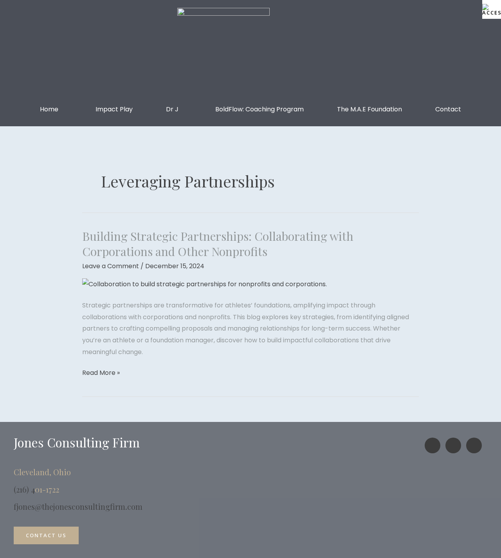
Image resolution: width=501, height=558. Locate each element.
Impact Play (114, 109)
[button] (51, 109)
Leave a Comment (110, 266)
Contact (448, 109)
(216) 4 (24, 489)
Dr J (172, 109)
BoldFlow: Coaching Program (259, 109)
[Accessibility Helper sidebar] (491, 9)
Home (49, 109)
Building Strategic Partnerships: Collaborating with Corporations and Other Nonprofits (217, 243)
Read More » (101, 372)
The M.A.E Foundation (369, 109)
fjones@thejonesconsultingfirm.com (78, 506)
